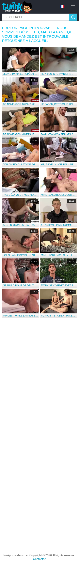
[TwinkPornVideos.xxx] (18, 7)
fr (63, 7)
